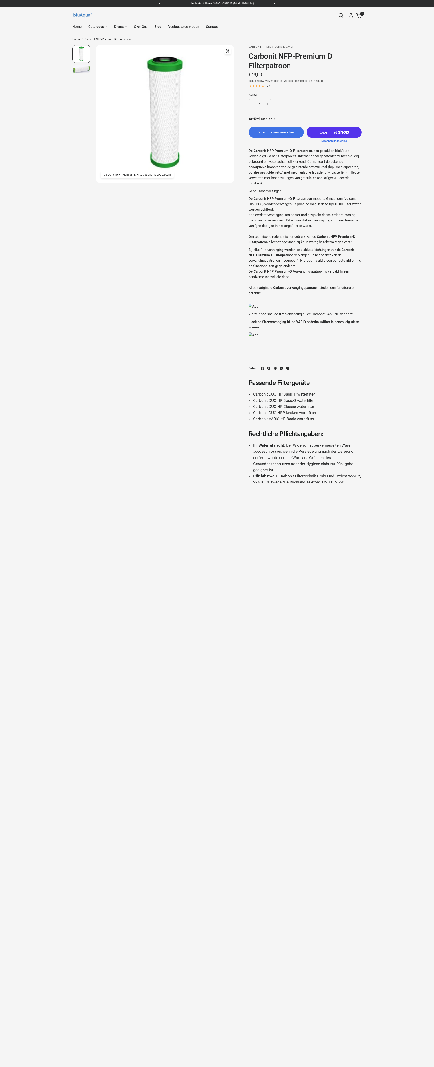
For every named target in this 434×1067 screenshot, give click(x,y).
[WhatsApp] (281, 368)
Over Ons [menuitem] (141, 27)
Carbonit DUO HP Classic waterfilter (283, 406)
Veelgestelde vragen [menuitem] (183, 27)
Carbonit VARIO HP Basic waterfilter (283, 419)
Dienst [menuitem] (119, 27)
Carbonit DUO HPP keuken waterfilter (284, 412)
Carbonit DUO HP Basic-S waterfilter (284, 400)
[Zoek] (340, 15)
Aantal (253, 94)
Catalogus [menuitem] (96, 27)
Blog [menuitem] (157, 27)
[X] (268, 368)
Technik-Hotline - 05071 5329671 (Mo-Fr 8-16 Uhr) (217, 3)
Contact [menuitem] (212, 27)
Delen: (253, 368)
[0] (358, 15)
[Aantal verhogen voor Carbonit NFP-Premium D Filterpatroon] (267, 104)
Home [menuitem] (77, 27)
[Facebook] (262, 368)
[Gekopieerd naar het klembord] (287, 368)
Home (76, 39)
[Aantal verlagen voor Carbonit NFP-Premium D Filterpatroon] (252, 104)
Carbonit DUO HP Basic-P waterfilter (284, 394)
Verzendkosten (274, 80)
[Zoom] (227, 51)
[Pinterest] (275, 368)
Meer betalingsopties (334, 141)
